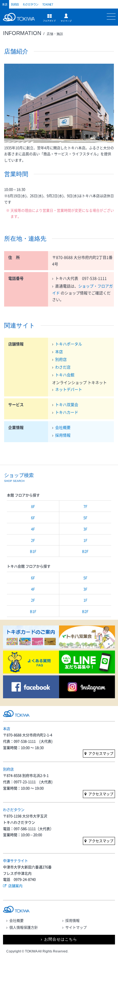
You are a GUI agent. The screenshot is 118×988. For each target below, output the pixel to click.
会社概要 (63, 427)
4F (33, 528)
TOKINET (47, 4)
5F (85, 517)
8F (33, 506)
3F (85, 528)
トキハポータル (68, 344)
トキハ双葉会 (66, 404)
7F (85, 506)
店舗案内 (15, 885)
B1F (33, 551)
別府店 (15, 4)
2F (33, 540)
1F (85, 540)
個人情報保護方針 (23, 927)
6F (33, 517)
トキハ (20, 20)
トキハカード (66, 412)
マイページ (66, 18)
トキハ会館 (64, 374)
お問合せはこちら (60, 939)
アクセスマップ (100, 753)
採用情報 (63, 435)
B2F (85, 551)
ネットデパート (68, 389)
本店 (4, 4)
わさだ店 (63, 367)
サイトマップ (76, 927)
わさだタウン (30, 4)
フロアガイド (49, 18)
